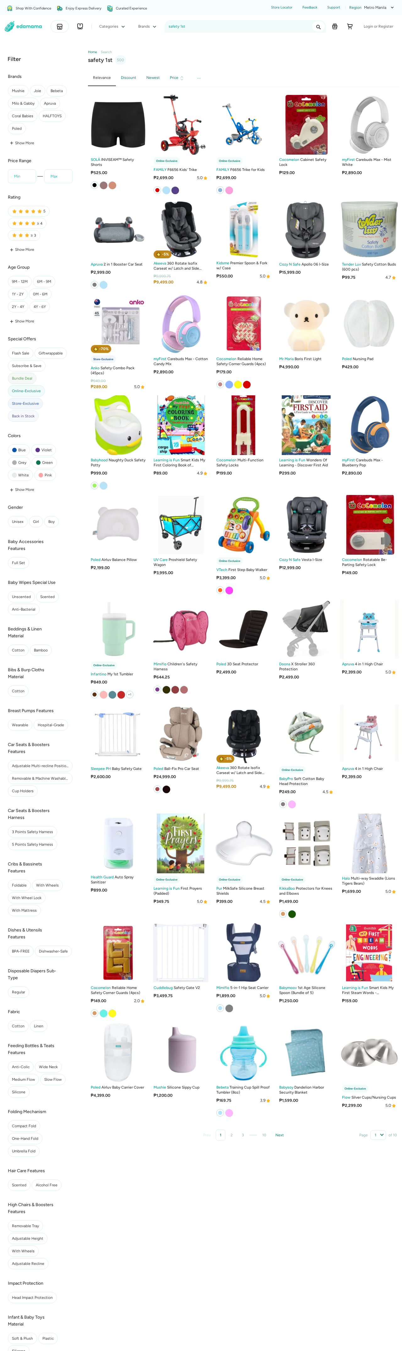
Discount (128, 77)
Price (174, 77)
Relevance (102, 77)
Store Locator (281, 7)
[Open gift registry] (335, 26)
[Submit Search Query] (318, 26)
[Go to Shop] (60, 26)
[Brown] (175, 689)
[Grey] (229, 384)
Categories (109, 26)
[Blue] (103, 284)
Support (333, 7)
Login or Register (378, 26)
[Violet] (229, 590)
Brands (144, 26)
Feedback (309, 7)
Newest (153, 77)
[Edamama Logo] (23, 26)
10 (264, 1135)
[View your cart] (350, 26)
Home (92, 52)
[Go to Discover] (80, 26)
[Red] (246, 384)
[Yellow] (238, 384)
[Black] (166, 689)
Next (279, 1135)
